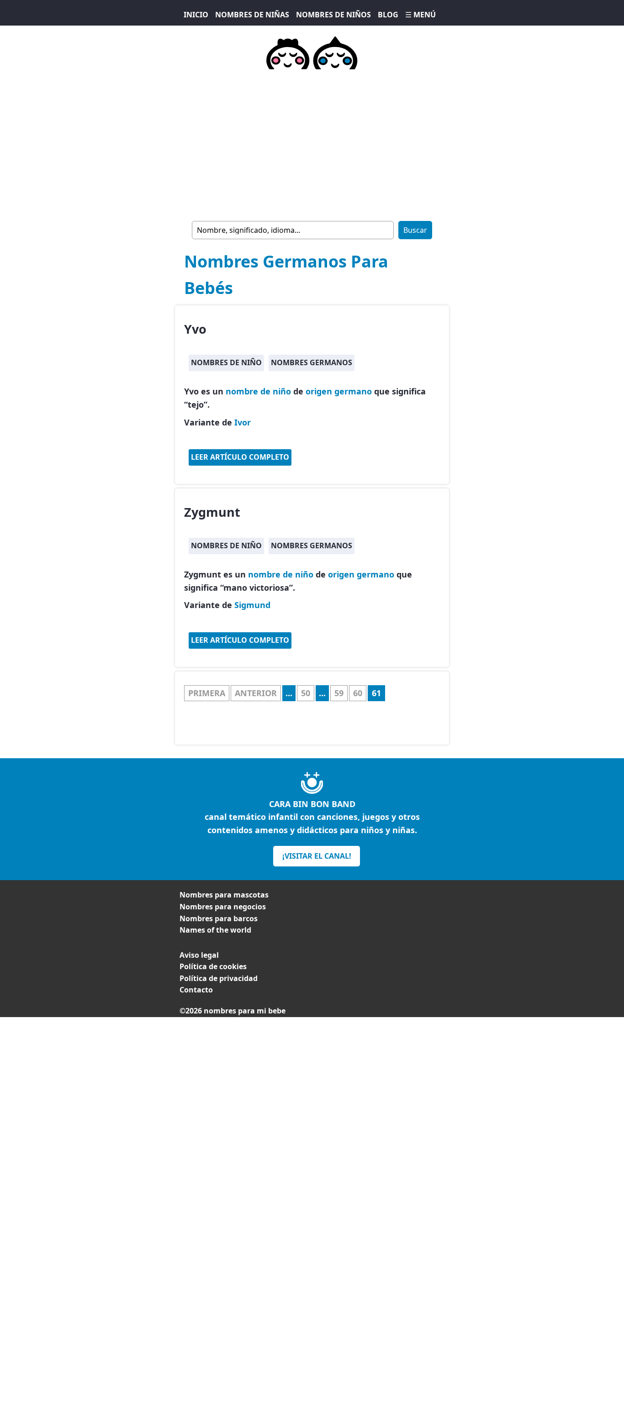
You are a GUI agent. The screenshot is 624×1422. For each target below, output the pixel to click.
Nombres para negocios (223, 907)
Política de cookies (213, 966)
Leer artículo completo (240, 457)
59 (339, 692)
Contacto (196, 990)
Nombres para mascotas (224, 895)
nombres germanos (311, 362)
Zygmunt (212, 512)
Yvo (195, 328)
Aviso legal (199, 955)
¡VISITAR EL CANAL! (316, 856)
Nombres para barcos (219, 918)
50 (305, 692)
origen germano (339, 391)
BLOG (388, 15)
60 (357, 692)
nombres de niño (226, 362)
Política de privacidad (219, 978)
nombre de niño (258, 391)
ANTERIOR (256, 692)
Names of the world (215, 930)
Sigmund (252, 604)
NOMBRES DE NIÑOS (333, 15)
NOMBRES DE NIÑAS (252, 15)
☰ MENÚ (420, 15)
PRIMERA (206, 692)
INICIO (196, 15)
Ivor (242, 422)
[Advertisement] (312, 143)
